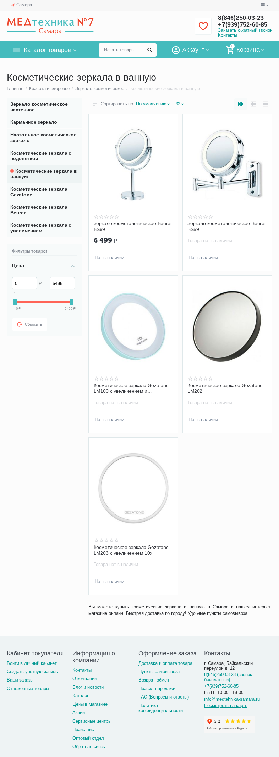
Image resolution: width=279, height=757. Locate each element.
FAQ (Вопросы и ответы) (163, 697)
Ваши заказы (20, 680)
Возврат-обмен (153, 680)
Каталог (80, 695)
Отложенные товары (28, 688)
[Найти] (150, 50)
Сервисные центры (91, 721)
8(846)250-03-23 (241, 17)
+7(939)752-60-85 (242, 24)
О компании (84, 678)
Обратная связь (88, 746)
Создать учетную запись (32, 671)
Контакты (227, 35)
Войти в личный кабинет (32, 663)
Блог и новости (88, 687)
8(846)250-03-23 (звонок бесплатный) (228, 677)
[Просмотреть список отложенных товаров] (203, 30)
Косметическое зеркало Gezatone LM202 (225, 388)
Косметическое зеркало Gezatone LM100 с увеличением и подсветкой (131, 388)
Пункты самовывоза (159, 671)
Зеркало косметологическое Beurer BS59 (226, 226)
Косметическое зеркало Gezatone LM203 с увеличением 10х (131, 549)
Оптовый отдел (88, 738)
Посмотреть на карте (225, 705)
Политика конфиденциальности (160, 708)
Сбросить (33, 324)
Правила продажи (156, 688)
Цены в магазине (90, 704)
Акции (78, 712)
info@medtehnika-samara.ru (232, 699)
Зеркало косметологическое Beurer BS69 (133, 226)
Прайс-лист (84, 729)
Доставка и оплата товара (165, 663)
